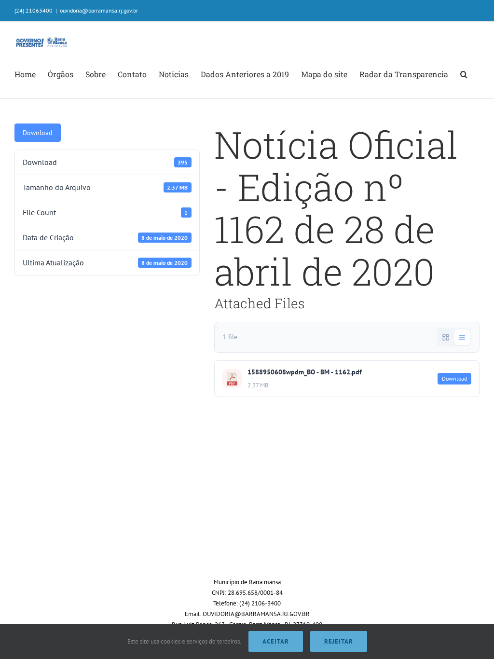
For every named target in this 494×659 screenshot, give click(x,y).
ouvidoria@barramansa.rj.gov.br (99, 10)
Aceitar (275, 641)
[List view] (462, 337)
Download (38, 132)
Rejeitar (338, 641)
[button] (463, 74)
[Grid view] (445, 337)
